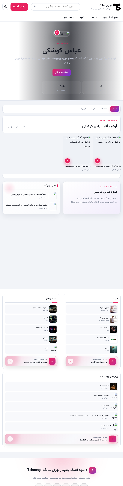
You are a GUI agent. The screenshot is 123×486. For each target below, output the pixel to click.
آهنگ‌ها (104, 109)
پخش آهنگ (19, 7)
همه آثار (114, 109)
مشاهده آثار (62, 72)
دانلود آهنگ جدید (110, 17)
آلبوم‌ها (83, 109)
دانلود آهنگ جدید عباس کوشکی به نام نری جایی (101, 166)
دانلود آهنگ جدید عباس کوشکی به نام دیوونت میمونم (67, 166)
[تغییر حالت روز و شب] (5, 6)
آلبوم (82, 17)
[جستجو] (35, 6)
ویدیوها (93, 109)
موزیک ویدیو (69, 17)
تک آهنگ (94, 17)
